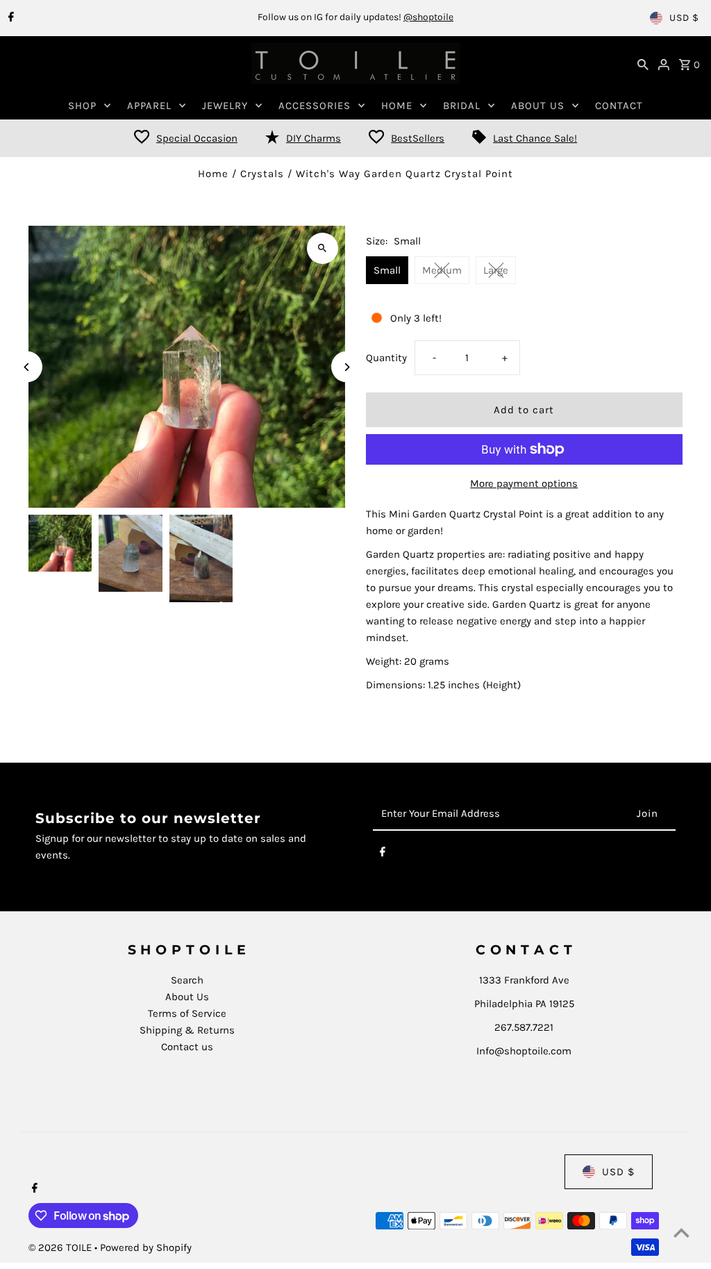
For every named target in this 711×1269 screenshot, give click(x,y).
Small (387, 270)
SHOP (82, 105)
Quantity (386, 357)
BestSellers (417, 138)
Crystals (262, 173)
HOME (396, 105)
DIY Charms (313, 138)
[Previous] (26, 367)
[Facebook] (9, 18)
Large (495, 270)
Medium (442, 270)
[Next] (346, 367)
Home (213, 173)
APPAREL (149, 105)
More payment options (524, 483)
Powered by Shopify (146, 1247)
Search (187, 980)
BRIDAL (461, 105)
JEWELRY (225, 105)
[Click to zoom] (322, 248)
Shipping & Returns (187, 1030)
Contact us (187, 1046)
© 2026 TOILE (61, 1247)
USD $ (684, 18)
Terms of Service (187, 1013)
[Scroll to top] (681, 1232)
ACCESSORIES (314, 105)
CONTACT (619, 105)
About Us (187, 996)
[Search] (643, 64)
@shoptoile (428, 17)
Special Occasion (196, 138)
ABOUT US (537, 105)
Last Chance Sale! (535, 138)
